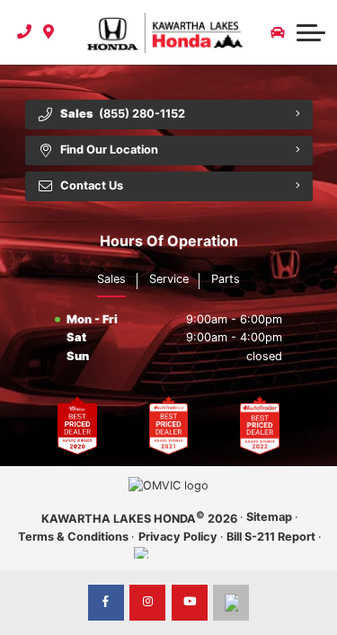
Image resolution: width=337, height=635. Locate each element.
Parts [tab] (225, 279)
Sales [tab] (111, 279)
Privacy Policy (177, 536)
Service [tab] (169, 279)
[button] (311, 32)
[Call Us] (25, 32)
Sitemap (269, 517)
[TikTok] (231, 603)
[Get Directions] (49, 32)
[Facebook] (106, 603)
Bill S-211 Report (270, 536)
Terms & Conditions (73, 536)
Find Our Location (109, 149)
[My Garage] (277, 32)
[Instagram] (147, 603)
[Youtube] (190, 603)
